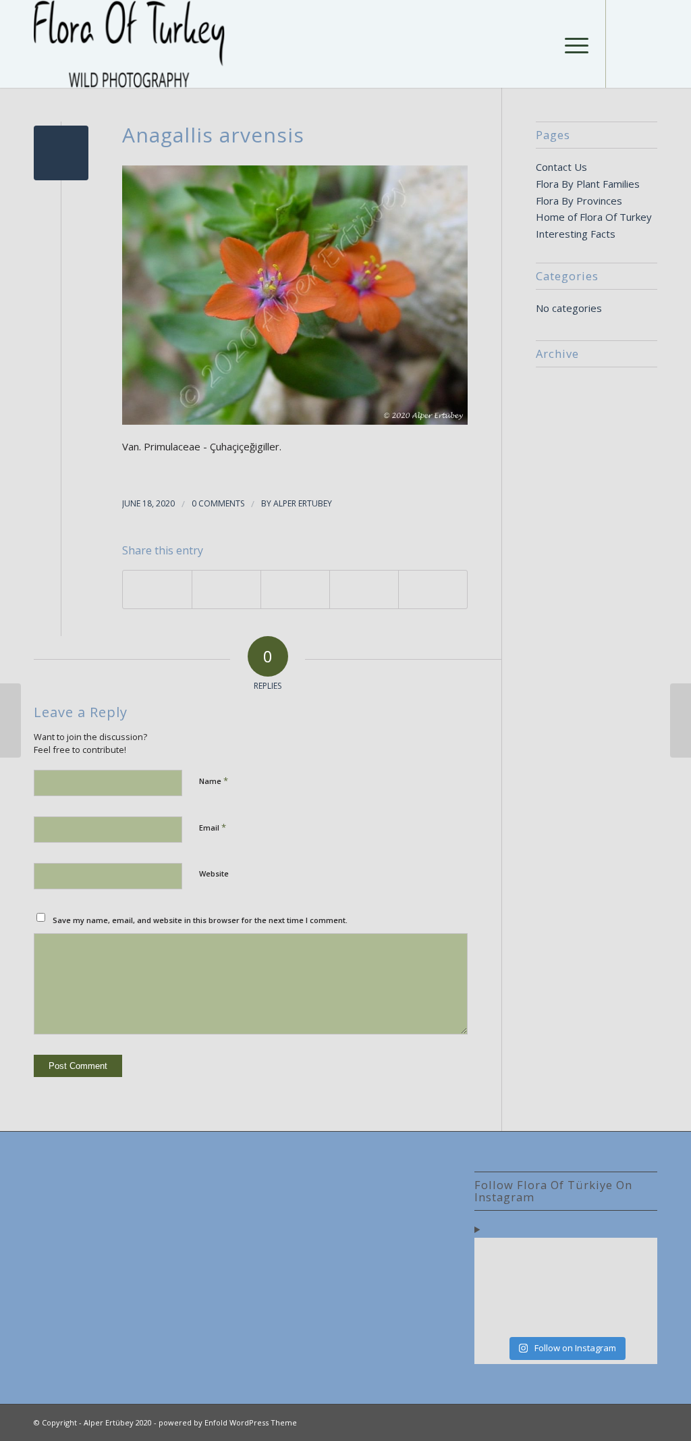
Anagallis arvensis (213, 135)
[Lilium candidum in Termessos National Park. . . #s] (589, 1285)
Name (213, 781)
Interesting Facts (575, 233)
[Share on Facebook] (157, 589)
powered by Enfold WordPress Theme (228, 1422)
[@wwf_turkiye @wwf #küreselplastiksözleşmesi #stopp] (495, 1314)
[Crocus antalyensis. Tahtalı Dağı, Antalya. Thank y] (495, 1285)
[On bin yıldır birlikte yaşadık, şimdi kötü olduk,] (589, 1314)
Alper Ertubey (302, 503)
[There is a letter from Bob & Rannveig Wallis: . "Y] (495, 1257)
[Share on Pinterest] (364, 589)
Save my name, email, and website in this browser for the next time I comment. (200, 920)
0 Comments (218, 503)
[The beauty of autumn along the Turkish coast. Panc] (589, 1257)
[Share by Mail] (433, 589)
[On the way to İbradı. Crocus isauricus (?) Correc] (542, 1285)
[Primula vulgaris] (10, 720)
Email (212, 827)
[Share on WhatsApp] (295, 589)
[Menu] (572, 44)
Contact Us (561, 167)
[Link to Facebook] (627, 43)
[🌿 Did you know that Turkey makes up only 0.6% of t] (542, 1257)
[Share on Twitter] (226, 589)
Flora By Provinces (579, 200)
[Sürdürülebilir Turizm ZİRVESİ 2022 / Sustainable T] (636, 1285)
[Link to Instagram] (647, 43)
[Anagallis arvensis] (61, 153)
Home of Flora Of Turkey (594, 217)
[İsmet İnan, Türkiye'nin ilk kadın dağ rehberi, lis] (636, 1257)
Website (214, 873)
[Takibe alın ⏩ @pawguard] (542, 1314)
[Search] (541, 44)
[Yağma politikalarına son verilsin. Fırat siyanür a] (636, 1314)
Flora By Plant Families (588, 183)
